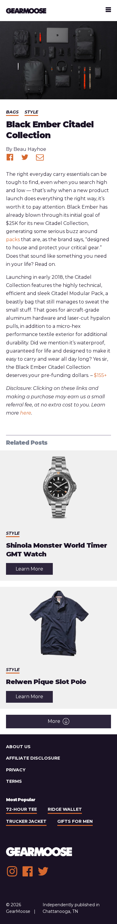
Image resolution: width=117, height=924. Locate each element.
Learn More (34, 570)
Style (31, 112)
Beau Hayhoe (30, 149)
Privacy (16, 770)
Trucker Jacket (26, 821)
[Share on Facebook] (10, 157)
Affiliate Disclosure (33, 758)
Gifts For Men (75, 821)
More (54, 721)
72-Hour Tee (21, 809)
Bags (12, 112)
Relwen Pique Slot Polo (46, 682)
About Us (18, 746)
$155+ (100, 375)
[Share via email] (40, 157)
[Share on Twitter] (25, 157)
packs (13, 239)
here (25, 413)
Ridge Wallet (65, 809)
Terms (14, 781)
